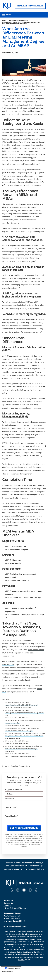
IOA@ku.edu (34, 954)
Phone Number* (11, 816)
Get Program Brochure (24, 828)
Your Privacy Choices (13, 968)
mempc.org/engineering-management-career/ (20, 756)
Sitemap (6, 906)
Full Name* (9, 799)
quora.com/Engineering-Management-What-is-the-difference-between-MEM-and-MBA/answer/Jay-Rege (25, 736)
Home (4, 20)
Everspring (37, 863)
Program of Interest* (13, 790)
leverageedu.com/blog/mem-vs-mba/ (17, 743)
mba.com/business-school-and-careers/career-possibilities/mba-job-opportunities (24, 748)
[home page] (7, 6)
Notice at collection (7, 971)
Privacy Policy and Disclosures (15, 908)
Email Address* (11, 807)
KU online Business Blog (18, 20)
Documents (8, 901)
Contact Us (8, 903)
